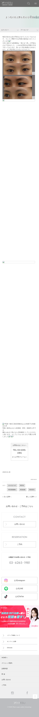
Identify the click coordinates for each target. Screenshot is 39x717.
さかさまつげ (12, 485)
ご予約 (19, 544)
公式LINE (19, 588)
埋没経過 (22, 489)
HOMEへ (5, 657)
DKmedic (9, 647)
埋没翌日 (31, 489)
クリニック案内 (7, 663)
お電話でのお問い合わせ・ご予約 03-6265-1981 (19, 561)
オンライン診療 (11, 641)
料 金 (3, 674)
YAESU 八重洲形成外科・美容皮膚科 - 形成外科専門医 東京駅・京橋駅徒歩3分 (7, 3)
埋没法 (22, 485)
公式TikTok (19, 596)
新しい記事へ (30, 497)
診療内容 (5, 668)
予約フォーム (21, 457)
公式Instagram (19, 580)
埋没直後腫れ (12, 489)
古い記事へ (7, 497)
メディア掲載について (13, 635)
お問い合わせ (19, 524)
